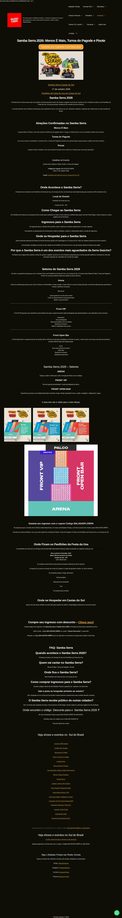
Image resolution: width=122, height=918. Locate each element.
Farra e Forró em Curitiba (61, 757)
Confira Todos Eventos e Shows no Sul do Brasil (61, 839)
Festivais (100, 15)
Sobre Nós (102, 24)
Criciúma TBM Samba (61, 743)
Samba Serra (61, 779)
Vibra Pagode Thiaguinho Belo (61, 788)
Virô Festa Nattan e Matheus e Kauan (61, 797)
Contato (71, 33)
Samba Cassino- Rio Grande (61, 783)
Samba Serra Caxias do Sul (61, 85)
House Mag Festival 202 (61, 792)
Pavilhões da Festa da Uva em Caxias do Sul (61, 93)
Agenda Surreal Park (61, 809)
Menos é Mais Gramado (61, 775)
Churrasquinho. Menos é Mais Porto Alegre (60, 770)
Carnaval (90, 24)
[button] (93, 6)
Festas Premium (74, 15)
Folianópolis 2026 (61, 814)
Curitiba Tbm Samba (61, 748)
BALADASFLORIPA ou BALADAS (78, 828)
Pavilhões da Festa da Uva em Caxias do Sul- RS (63, 175)
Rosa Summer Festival (61, 766)
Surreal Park (87, 7)
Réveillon (88, 15)
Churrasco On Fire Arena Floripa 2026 (61, 801)
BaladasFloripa (64, 872)
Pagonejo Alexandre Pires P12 (61, 805)
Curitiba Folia (61, 761)
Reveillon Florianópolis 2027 (61, 818)
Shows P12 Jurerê (75, 24)
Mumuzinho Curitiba (61, 752)
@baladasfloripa (63, 863)
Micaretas (100, 7)
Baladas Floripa (74, 7)
